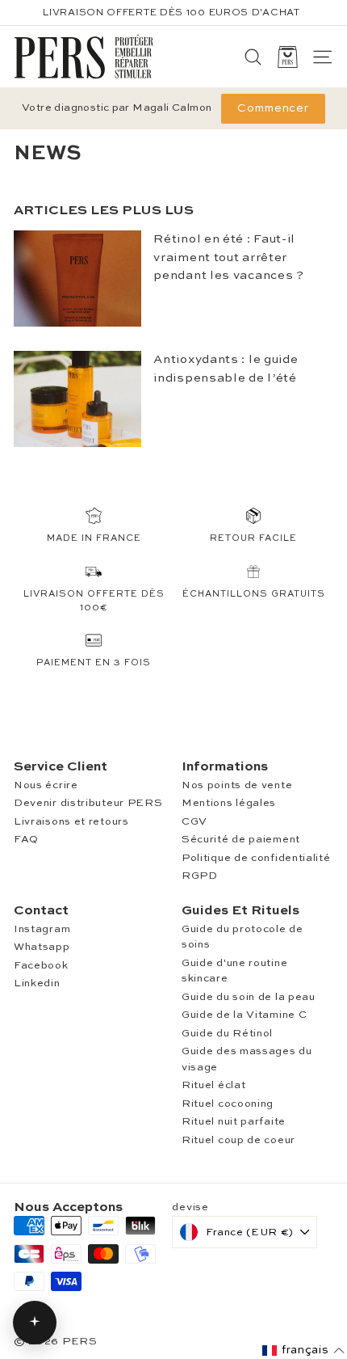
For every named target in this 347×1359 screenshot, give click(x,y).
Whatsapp (42, 947)
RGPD (200, 876)
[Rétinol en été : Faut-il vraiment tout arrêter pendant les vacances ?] (77, 278)
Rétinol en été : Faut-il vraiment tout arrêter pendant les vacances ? (228, 257)
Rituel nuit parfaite (234, 1121)
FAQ (26, 839)
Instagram (42, 929)
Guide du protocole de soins (242, 937)
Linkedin (37, 983)
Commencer (273, 108)
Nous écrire (46, 785)
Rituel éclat (213, 1085)
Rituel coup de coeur (238, 1140)
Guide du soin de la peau (249, 997)
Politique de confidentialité (256, 858)
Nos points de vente (237, 785)
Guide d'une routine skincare (234, 971)
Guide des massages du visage (247, 1059)
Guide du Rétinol (227, 1033)
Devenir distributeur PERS (88, 803)
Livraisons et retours (71, 822)
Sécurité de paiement (241, 839)
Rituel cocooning (228, 1104)
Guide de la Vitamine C (244, 1015)
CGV (194, 822)
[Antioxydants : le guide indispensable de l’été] (77, 399)
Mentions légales (229, 803)
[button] (303, 1350)
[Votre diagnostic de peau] (34, 1322)
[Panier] (288, 57)
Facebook (41, 965)
